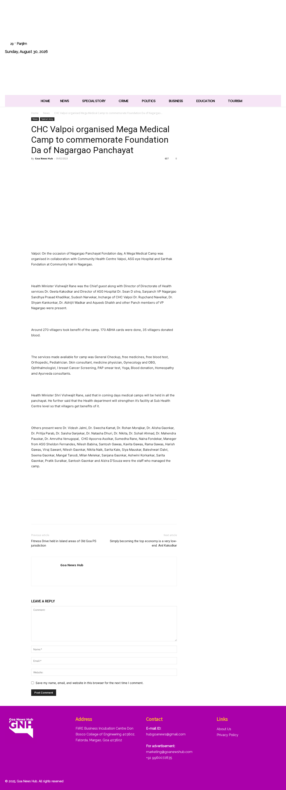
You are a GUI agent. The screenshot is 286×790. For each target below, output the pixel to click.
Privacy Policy (227, 735)
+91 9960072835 (159, 758)
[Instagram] (233, 48)
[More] (83, 168)
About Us (224, 729)
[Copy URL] (74, 168)
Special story (47, 119)
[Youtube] (275, 48)
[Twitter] (254, 48)
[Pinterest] (54, 168)
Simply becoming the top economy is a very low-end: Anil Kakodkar (143, 543)
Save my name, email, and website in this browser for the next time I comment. (89, 683)
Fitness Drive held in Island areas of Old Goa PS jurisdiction (63, 543)
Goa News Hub (44, 158)
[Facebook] (222, 48)
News (46, 113)
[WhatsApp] (265, 48)
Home (35, 113)
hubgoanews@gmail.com (166, 734)
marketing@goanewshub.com (169, 752)
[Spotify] (244, 48)
